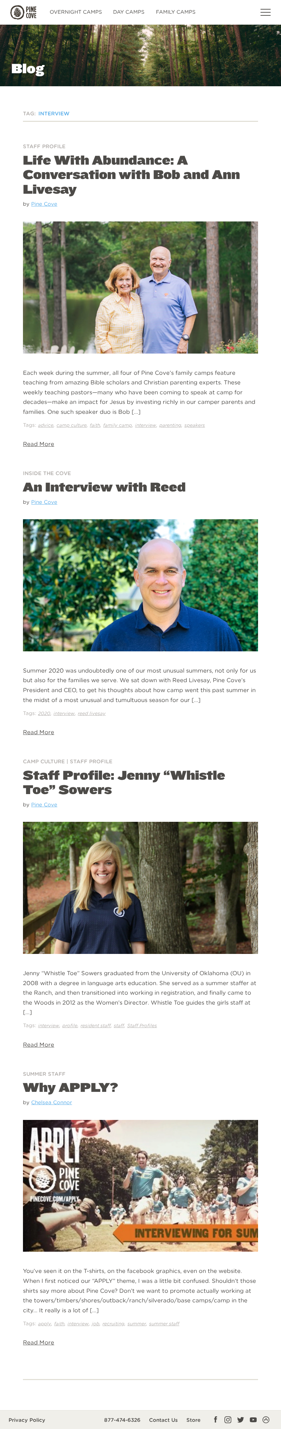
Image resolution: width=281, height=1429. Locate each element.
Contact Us (163, 1420)
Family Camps (176, 12)
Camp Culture (44, 761)
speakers (194, 425)
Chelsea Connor (51, 1102)
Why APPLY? (70, 1087)
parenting (170, 425)
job (95, 1323)
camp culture (72, 425)
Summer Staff (44, 1074)
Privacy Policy (27, 1420)
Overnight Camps (76, 12)
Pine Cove (44, 204)
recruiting (113, 1323)
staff (119, 1025)
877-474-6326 (122, 1420)
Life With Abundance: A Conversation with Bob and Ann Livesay (131, 174)
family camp (117, 425)
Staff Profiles (142, 1025)
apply (44, 1323)
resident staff (96, 1025)
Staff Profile (44, 146)
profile (69, 1025)
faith (95, 425)
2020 (44, 713)
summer (136, 1323)
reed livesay (92, 713)
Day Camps (129, 12)
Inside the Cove (47, 473)
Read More (38, 444)
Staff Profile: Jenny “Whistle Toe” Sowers (124, 782)
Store (193, 1420)
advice (45, 425)
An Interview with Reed (104, 487)
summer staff (164, 1323)
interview (145, 425)
